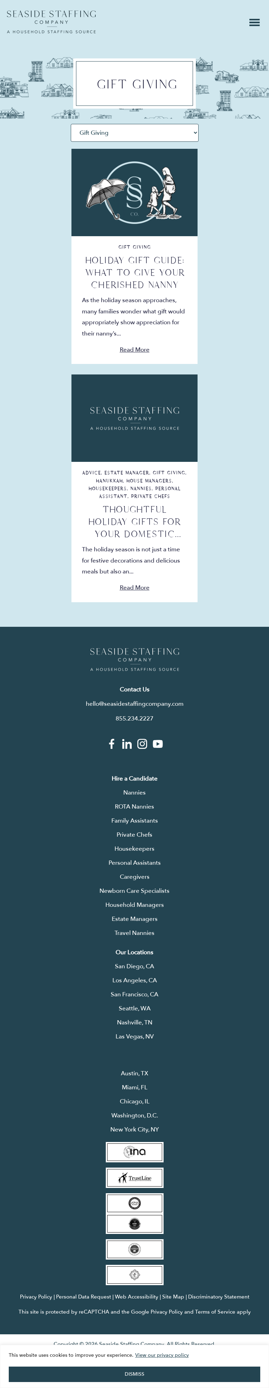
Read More (135, 350)
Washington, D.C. (134, 1115)
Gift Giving (134, 247)
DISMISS (134, 1374)
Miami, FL (134, 1087)
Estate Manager (126, 473)
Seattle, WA (135, 1008)
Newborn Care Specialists (134, 891)
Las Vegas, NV (135, 1036)
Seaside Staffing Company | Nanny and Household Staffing (51, 22)
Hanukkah (109, 481)
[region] (134, 1366)
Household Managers (134, 905)
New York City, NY (134, 1129)
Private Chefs (150, 496)
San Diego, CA (134, 966)
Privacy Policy (36, 1296)
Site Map (173, 1296)
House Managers (149, 481)
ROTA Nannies (134, 807)
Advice (91, 473)
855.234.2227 (134, 719)
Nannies (141, 488)
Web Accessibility (136, 1296)
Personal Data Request (83, 1296)
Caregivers (135, 877)
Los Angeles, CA (134, 980)
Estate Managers (135, 919)
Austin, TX (134, 1073)
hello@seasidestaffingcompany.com (135, 704)
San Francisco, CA (134, 994)
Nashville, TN (134, 1022)
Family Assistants (134, 821)
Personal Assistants (135, 863)
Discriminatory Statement (218, 1296)
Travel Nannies (134, 933)
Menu (254, 22)
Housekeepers (108, 488)
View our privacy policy (162, 1355)
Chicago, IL (135, 1101)
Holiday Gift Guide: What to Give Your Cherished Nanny (135, 273)
